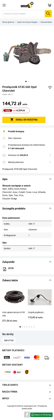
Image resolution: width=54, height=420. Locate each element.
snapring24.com (30, 406)
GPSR (11, 268)
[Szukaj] (48, 13)
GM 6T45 (9, 340)
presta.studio (27, 409)
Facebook (27, 414)
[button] (27, 179)
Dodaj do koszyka (24, 119)
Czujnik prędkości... (36, 312)
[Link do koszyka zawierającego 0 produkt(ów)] (49, 5)
